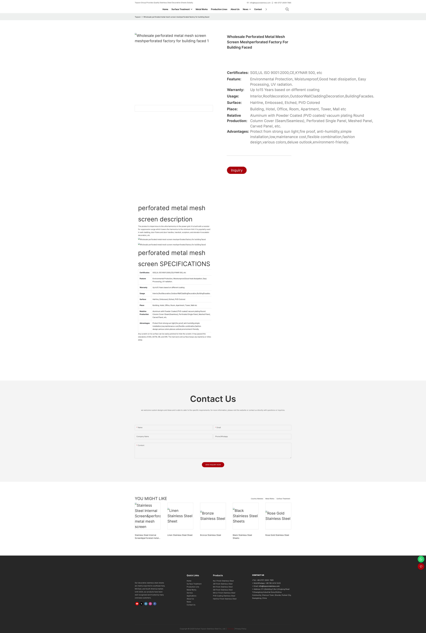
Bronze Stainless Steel (210, 535)
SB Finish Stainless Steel (223, 590)
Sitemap (230, 629)
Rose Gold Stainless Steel (277, 535)
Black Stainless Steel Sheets (242, 536)
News (189, 602)
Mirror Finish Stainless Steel (224, 593)
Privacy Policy (240, 629)
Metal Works (269, 499)
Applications (191, 596)
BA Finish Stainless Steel (223, 587)
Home (189, 581)
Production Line (193, 587)
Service (190, 593)
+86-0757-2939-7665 (282, 3)
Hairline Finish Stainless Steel (225, 599)
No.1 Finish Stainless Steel (223, 581)
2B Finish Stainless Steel (223, 584)
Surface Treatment (283, 499)
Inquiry (237, 170)
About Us (190, 599)
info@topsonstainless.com (260, 3)
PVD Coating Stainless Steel (224, 596)
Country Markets (257, 499)
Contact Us (191, 605)
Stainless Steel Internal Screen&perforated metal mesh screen (147, 537)
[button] (266, 9)
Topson (138, 17)
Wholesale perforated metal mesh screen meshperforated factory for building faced (176, 17)
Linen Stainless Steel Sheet (180, 535)
